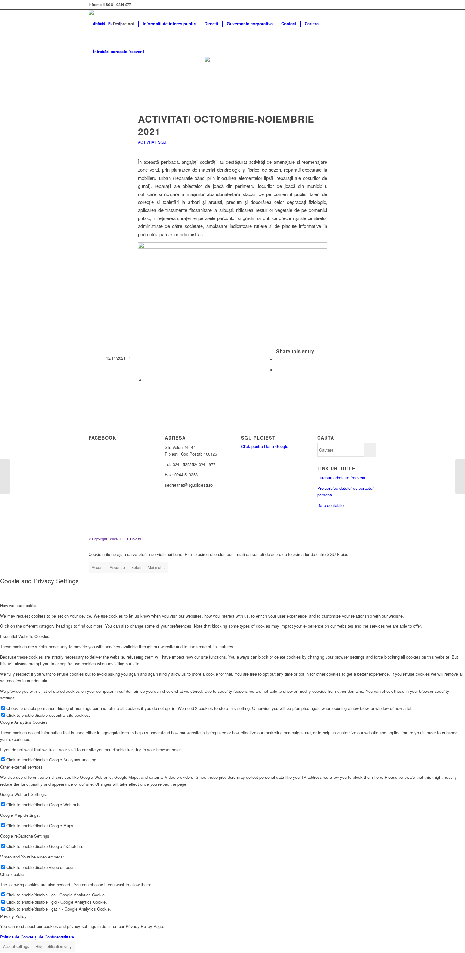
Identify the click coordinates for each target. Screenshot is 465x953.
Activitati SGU (152, 141)
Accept (97, 567)
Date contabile (330, 505)
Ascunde (117, 567)
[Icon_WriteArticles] (232, 84)
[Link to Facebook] (362, 4)
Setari (136, 567)
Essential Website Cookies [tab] (24, 636)
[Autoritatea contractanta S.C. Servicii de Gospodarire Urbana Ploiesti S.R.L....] (460, 476)
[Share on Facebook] (278, 359)
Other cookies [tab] (13, 874)
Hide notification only (53, 946)
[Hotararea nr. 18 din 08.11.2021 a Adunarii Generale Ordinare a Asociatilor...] (5, 476)
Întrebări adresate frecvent (341, 478)
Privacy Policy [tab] (13, 916)
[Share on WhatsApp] (278, 369)
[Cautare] (154, 51)
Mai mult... (156, 567)
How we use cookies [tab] (19, 605)
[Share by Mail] (147, 380)
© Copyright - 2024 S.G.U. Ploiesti (115, 538)
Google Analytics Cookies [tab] (23, 722)
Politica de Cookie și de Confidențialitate (37, 937)
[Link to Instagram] (371, 4)
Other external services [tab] (21, 767)
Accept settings (16, 946)
